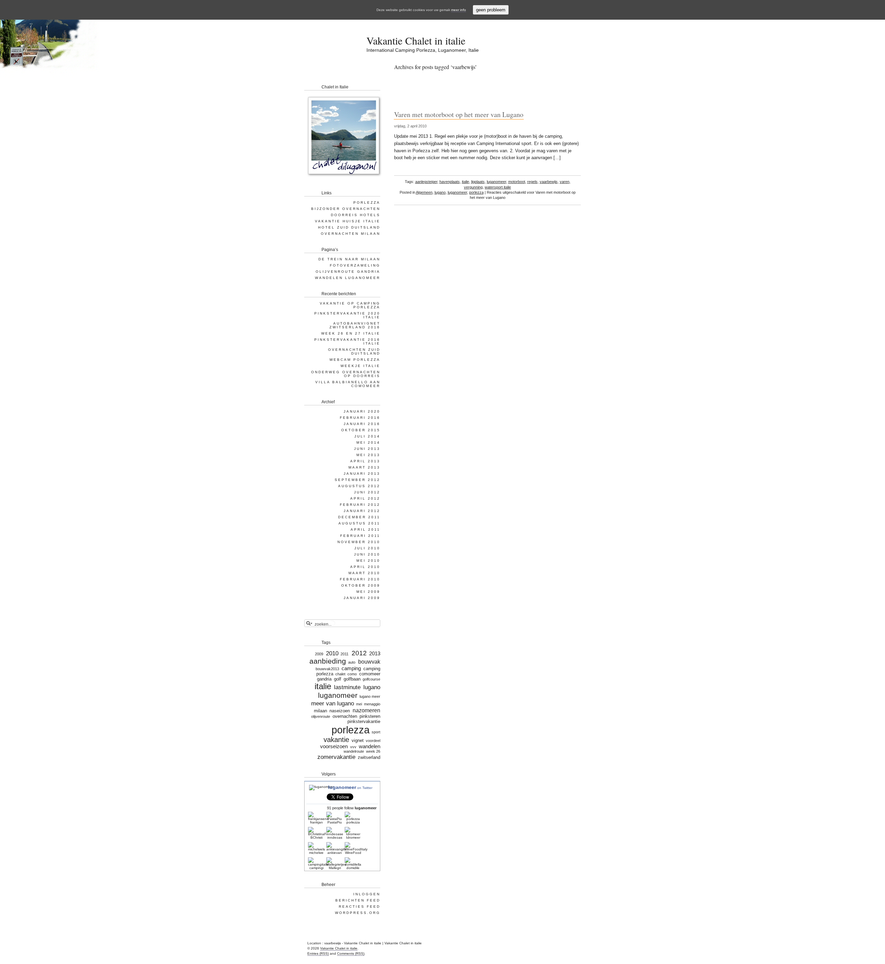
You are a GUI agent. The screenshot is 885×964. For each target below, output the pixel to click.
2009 (319, 654)
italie (465, 182)
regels (532, 182)
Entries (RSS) (318, 953)
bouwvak (369, 661)
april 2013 (365, 461)
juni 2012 (367, 492)
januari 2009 (362, 598)
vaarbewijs (549, 182)
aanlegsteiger (426, 182)
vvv (353, 747)
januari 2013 (362, 473)
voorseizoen (334, 746)
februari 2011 (360, 536)
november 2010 (358, 542)
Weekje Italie (360, 366)
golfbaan (352, 679)
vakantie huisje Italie (347, 221)
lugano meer (370, 696)
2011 (344, 654)
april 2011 (365, 529)
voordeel (373, 741)
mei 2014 (368, 442)
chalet (340, 674)
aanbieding (327, 661)
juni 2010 (367, 554)
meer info (458, 10)
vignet (358, 740)
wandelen (369, 746)
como (352, 674)
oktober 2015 (360, 430)
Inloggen (366, 894)
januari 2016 (362, 424)
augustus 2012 (359, 486)
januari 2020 (362, 411)
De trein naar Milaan (349, 259)
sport (376, 732)
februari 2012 (360, 505)
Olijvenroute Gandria (348, 271)
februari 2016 (360, 418)
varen (564, 182)
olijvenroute (320, 716)
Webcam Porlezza (354, 360)
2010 (332, 653)
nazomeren (366, 710)
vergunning (473, 187)
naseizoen (339, 710)
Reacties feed (359, 906)
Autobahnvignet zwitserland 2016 (354, 325)
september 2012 (357, 480)
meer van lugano (332, 703)
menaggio (372, 704)
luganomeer (496, 182)
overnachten (345, 716)
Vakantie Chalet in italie (415, 40)
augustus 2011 (359, 523)
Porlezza (366, 202)
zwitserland (369, 757)
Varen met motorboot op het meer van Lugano (458, 114)
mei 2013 (368, 455)
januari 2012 (362, 511)
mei (359, 704)
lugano (440, 192)
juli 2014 (367, 436)
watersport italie (498, 187)
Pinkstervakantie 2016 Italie (347, 341)
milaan (320, 710)
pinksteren (370, 716)
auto (351, 662)
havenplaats (449, 182)
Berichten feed (357, 900)
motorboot (516, 182)
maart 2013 (364, 467)
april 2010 (365, 567)
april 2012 (365, 498)
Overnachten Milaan (350, 233)
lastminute (347, 687)
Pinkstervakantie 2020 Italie (347, 315)
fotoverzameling (355, 265)
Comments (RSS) (350, 953)
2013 (374, 653)
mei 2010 (368, 560)
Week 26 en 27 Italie (350, 333)
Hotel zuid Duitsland (349, 227)
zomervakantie (336, 756)
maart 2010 (364, 573)
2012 (359, 653)
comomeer (369, 673)
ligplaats (478, 182)
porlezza (476, 192)
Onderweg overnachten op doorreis (345, 374)
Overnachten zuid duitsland (354, 351)
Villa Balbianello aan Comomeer (347, 384)
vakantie (336, 739)
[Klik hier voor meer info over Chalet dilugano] (343, 178)
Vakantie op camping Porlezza (350, 305)
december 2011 (359, 517)
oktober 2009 (360, 585)
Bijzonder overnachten (345, 209)
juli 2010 (367, 548)
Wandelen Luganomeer (347, 278)
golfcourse (371, 679)
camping (351, 668)
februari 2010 (360, 579)
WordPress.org (357, 913)
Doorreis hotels (355, 215)
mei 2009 (368, 592)
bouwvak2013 (327, 669)
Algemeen (424, 192)
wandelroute (354, 751)
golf (337, 679)
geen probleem (490, 9)
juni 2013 (367, 449)
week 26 (373, 751)
